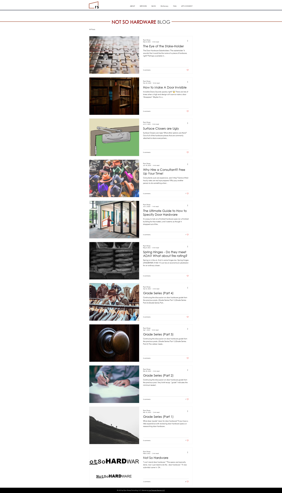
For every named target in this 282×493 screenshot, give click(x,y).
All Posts (92, 29)
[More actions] (188, 40)
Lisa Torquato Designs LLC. (156, 490)
